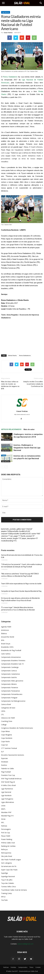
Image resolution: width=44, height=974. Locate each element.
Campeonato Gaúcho (9, 677)
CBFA (3, 711)
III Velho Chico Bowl (8, 785)
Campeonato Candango (10, 667)
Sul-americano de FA (8, 866)
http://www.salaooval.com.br (22, 414)
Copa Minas (5, 731)
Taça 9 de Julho (6, 880)
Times (31, 967)
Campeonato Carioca (9, 671)
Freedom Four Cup (8, 775)
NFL (2, 822)
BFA (2, 640)
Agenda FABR (6, 627)
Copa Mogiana (6, 735)
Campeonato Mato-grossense (12, 681)
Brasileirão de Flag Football (11, 650)
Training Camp (6, 893)
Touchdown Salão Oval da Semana (14, 890)
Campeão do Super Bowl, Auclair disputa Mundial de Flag (21, 591)
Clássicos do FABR (8, 718)
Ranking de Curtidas (8, 846)
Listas (3, 806)
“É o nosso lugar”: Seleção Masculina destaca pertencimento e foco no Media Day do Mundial (18, 609)
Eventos (4, 765)
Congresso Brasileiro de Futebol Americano (17, 728)
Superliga (4, 873)
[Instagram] (19, 959)
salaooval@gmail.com (25, 944)
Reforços (4, 849)
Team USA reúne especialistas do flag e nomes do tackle (21, 584)
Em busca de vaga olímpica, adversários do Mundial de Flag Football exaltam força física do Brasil (20, 599)
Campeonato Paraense (9, 687)
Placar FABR (5, 836)
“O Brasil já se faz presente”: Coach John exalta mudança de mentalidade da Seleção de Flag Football (21, 565)
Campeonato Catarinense (10, 674)
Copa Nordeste (6, 738)
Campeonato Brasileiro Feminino (13, 660)
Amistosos (5, 630)
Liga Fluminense (7, 789)
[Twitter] (25, 959)
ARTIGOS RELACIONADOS (11, 429)
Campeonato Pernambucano (11, 694)
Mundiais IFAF (6, 812)
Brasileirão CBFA (7, 647)
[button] (41, 3)
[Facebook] (22, 419)
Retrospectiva (6, 853)
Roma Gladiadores (10, 77)
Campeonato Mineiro (9, 684)
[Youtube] (31, 959)
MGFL (3, 809)
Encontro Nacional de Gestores (12, 755)
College (4, 725)
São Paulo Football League (11, 859)
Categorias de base (8, 708)
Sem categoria (6, 863)
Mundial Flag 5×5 (7, 816)
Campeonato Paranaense (10, 691)
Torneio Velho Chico (8, 886)
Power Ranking (6, 839)
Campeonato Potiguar (9, 698)
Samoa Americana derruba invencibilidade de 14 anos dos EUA (21, 556)
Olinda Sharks (12, 355)
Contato (38, 967)
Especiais (4, 758)
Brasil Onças (5, 644)
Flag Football (6, 772)
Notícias (4, 826)
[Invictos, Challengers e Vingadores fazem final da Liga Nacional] (6, 448)
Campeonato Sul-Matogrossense (13, 701)
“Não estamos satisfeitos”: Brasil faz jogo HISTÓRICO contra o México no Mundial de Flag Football (20, 575)
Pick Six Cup (5, 832)
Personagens (6, 829)
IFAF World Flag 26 (8, 782)
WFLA (3, 897)
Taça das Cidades (7, 883)
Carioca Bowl (6, 704)
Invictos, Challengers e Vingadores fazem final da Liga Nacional (27, 447)
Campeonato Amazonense (11, 657)
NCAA (3, 819)
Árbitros (4, 633)
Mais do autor (29, 429)
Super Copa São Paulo (9, 870)
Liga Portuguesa (7, 799)
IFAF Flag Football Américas (11, 779)
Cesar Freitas (8, 32)
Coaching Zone (6, 721)
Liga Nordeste (6, 795)
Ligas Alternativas (7, 802)
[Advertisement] (22, 336)
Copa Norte (5, 741)
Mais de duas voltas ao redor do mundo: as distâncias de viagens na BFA (10, 385)
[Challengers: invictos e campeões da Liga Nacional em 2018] (6, 437)
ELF (2, 752)
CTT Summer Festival (9, 748)
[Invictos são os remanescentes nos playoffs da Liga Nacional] (6, 458)
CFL (2, 714)
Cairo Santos (5, 654)
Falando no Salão (7, 768)
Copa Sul (4, 745)
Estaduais (4, 762)
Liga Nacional (5, 12)
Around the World (7, 637)
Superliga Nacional (8, 876)
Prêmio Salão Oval (8, 843)
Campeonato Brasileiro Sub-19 (12, 664)
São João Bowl (6, 856)
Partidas (13, 967)
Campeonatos (22, 967)
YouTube (4, 900)
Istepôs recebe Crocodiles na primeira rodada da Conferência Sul (33, 384)
